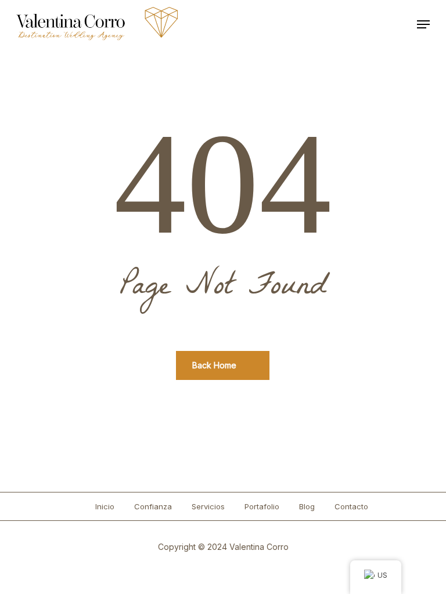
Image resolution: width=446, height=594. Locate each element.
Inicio (104, 506)
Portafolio (261, 506)
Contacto (351, 506)
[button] (423, 24)
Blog (307, 506)
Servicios (208, 506)
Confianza (153, 506)
